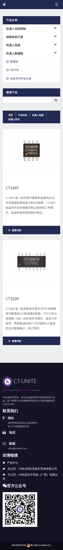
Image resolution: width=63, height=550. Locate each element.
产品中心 (12, 462)
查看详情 (16, 230)
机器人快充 (14, 119)
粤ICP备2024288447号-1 (41, 545)
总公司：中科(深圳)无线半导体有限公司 (32, 468)
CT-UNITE (24, 381)
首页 (10, 115)
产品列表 (22, 115)
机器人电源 (38, 115)
